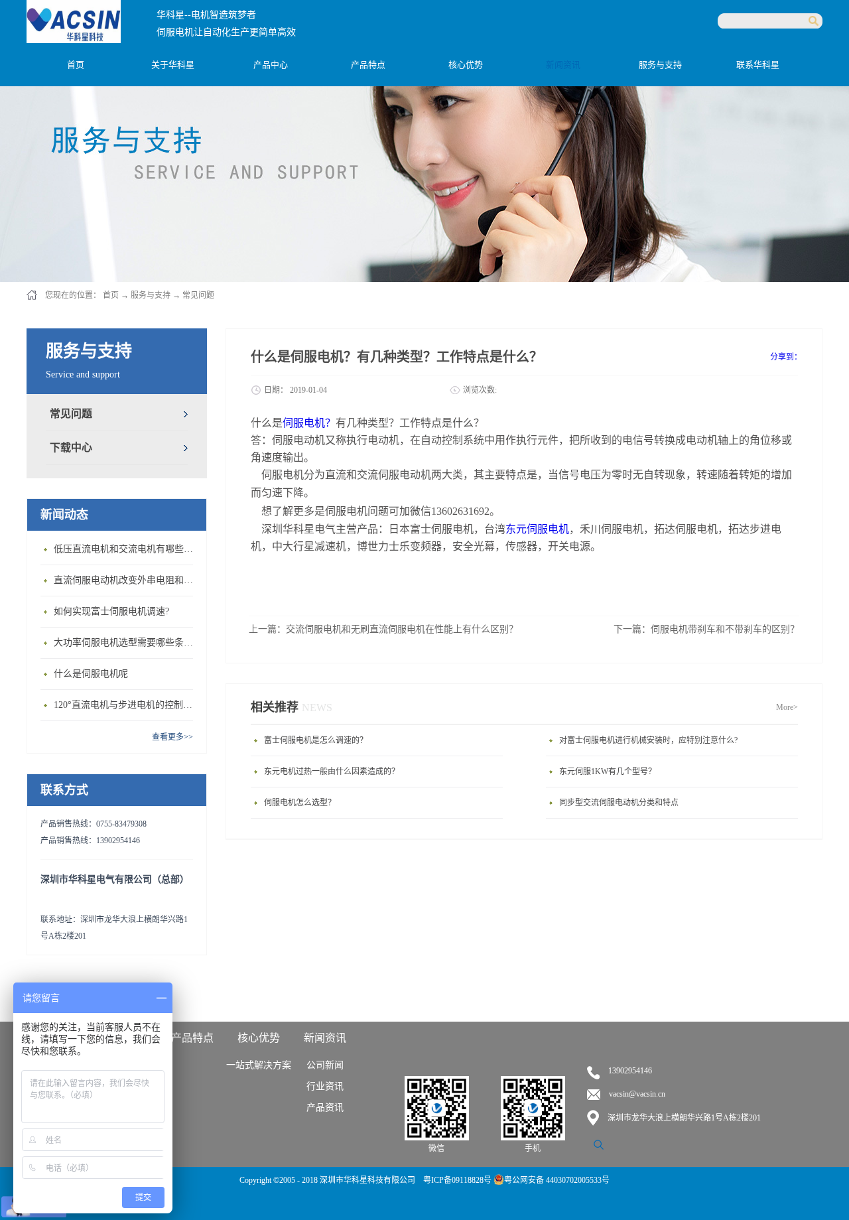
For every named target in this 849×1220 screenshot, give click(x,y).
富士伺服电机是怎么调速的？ (315, 740)
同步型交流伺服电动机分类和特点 (619, 802)
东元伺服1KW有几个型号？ (607, 771)
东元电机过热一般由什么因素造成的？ (331, 771)
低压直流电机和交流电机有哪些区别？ (127, 549)
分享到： (786, 357)
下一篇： (706, 629)
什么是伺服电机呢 (91, 674)
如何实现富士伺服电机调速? (111, 611)
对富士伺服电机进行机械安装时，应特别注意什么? (648, 740)
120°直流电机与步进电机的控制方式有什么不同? (127, 705)
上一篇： (383, 629)
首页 (75, 65)
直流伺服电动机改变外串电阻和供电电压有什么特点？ (127, 580)
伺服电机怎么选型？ (300, 802)
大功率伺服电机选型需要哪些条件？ (127, 642)
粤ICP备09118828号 (458, 1180)
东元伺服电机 (537, 529)
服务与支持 (150, 295)
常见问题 (198, 295)
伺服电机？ (309, 423)
